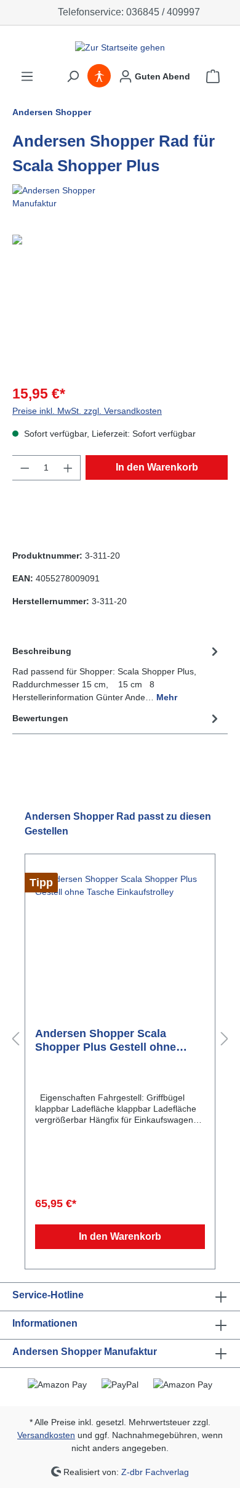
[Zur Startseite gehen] (120, 47)
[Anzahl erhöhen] (68, 467)
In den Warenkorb (157, 467)
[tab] (117, 673)
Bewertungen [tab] (40, 718)
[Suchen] (72, 76)
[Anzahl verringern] (25, 467)
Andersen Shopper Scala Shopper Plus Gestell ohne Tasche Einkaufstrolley (105, 1040)
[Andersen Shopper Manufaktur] (120, 197)
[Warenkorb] (213, 76)
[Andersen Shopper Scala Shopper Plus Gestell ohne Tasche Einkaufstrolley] (120, 934)
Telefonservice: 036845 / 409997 (126, 12)
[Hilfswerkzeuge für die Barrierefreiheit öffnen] (99, 76)
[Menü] (27, 76)
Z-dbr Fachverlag (155, 1471)
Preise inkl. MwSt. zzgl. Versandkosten (87, 411)
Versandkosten (46, 1435)
